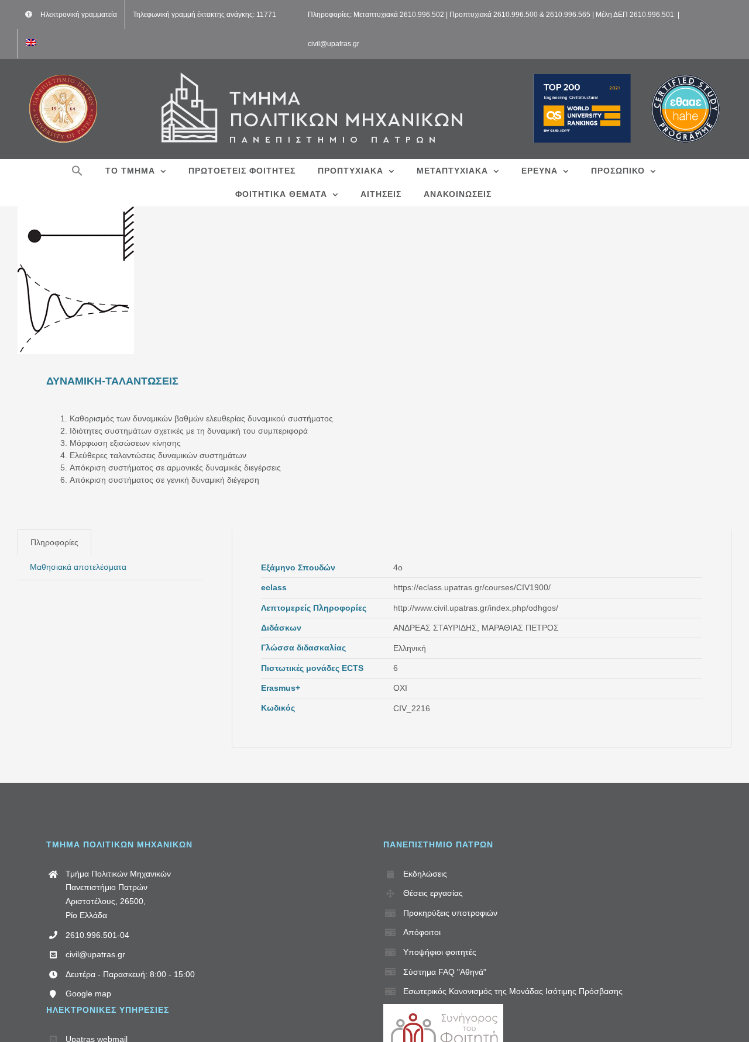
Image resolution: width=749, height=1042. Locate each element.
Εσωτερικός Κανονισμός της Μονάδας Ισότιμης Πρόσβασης (513, 991)
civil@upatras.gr (333, 44)
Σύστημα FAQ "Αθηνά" (444, 972)
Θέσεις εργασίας (433, 893)
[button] (77, 170)
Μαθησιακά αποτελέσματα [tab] (78, 567)
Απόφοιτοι (422, 932)
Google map (88, 993)
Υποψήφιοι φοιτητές (439, 952)
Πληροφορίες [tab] (54, 542)
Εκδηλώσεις (425, 873)
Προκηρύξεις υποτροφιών (450, 913)
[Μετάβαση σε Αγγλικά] (31, 43)
